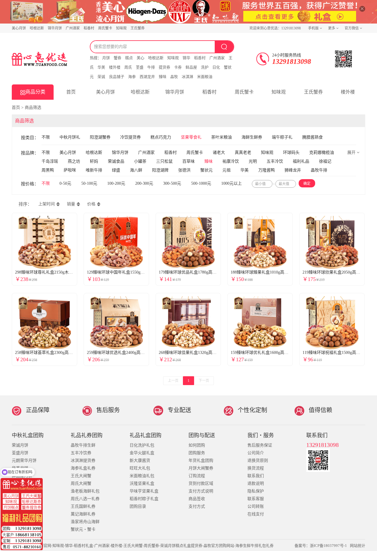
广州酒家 (73, 28)
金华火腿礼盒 (142, 453)
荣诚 (101, 76)
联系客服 (255, 499)
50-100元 (89, 183)
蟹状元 (206, 170)
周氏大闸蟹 (81, 483)
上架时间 (46, 204)
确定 (306, 184)
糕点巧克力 (161, 137)
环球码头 (291, 152)
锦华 (186, 58)
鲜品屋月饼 (22, 476)
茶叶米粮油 (221, 137)
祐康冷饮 (230, 161)
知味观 (121, 28)
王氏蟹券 (137, 28)
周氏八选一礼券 (85, 499)
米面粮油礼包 (142, 476)
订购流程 (196, 476)
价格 (91, 204)
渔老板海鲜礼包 (85, 491)
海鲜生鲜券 (252, 137)
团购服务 (196, 453)
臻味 (162, 76)
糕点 (129, 58)
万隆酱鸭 (266, 170)
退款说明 (255, 483)
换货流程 (255, 468)
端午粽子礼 (282, 137)
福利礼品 (301, 161)
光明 (253, 161)
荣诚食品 (116, 161)
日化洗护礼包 (142, 445)
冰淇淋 (187, 76)
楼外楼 (114, 67)
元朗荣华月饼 (24, 460)
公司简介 (255, 453)
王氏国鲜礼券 (83, 506)
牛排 (151, 67)
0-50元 (65, 183)
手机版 (313, 28)
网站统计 (357, 545)
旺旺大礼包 (140, 468)
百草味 (188, 161)
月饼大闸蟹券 (200, 468)
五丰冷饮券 (81, 453)
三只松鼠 (164, 161)
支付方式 (196, 506)
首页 (71, 91)
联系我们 (255, 476)
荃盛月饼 (20, 453)
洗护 (205, 67)
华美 (101, 67)
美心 (140, 58)
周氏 (128, 67)
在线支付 (255, 514)
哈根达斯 (37, 28)
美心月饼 (19, 28)
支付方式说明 (200, 491)
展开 (352, 152)
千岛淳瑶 (50, 161)
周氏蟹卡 (105, 28)
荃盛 (139, 67)
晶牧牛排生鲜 (83, 445)
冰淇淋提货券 (83, 460)
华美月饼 (20, 468)
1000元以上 (232, 183)
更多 (331, 28)
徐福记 (325, 161)
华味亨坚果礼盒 (144, 491)
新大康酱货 (140, 460)
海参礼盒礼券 (83, 468)
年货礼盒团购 (200, 460)
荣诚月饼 (20, 445)
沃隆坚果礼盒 (142, 483)
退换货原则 (257, 460)
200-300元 (144, 183)
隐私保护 (255, 491)
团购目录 (138, 506)
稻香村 (89, 28)
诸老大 (219, 152)
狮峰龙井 (293, 170)
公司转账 (255, 506)
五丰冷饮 (275, 161)
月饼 (106, 58)
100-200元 (116, 183)
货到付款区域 (200, 483)
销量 (71, 204)
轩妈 (94, 161)
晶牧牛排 (319, 170)
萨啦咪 (70, 170)
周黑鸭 (48, 170)
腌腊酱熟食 (312, 137)
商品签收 (196, 499)
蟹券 (117, 58)
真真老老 (243, 152)
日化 (216, 67)
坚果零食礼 (191, 137)
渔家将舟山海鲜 (85, 522)
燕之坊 (74, 161)
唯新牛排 (94, 170)
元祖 (226, 170)
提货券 (164, 67)
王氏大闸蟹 (81, 476)
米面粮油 (204, 76)
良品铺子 (116, 76)
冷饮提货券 (130, 137)
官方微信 (352, 28)
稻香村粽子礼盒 (144, 499)
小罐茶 (140, 161)
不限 (46, 137)
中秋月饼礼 (69, 137)
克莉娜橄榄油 (321, 152)
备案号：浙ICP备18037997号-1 (321, 545)
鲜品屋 (191, 67)
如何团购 (196, 445)
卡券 (178, 67)
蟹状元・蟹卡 (83, 529)
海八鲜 (136, 170)
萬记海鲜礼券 (83, 514)
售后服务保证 (259, 445)
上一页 (173, 381)
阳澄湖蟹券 (100, 137)
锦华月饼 (55, 28)
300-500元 (172, 183)
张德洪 (184, 170)
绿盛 (116, 170)
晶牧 (174, 76)
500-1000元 (201, 183)
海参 (132, 76)
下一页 (204, 381)
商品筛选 (33, 107)
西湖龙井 (147, 76)
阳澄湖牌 (160, 170)
